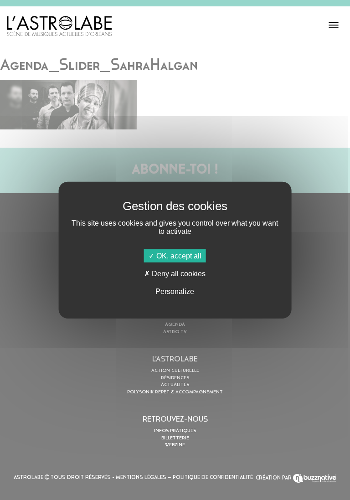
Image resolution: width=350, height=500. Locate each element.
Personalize (174, 291)
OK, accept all (177, 255)
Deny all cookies (178, 273)
